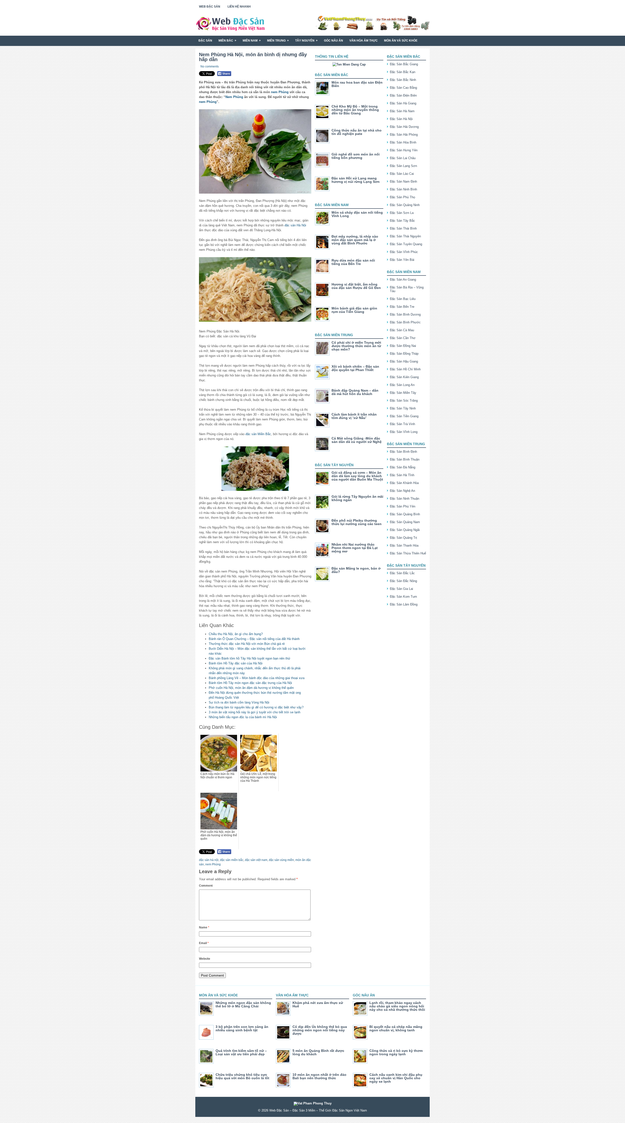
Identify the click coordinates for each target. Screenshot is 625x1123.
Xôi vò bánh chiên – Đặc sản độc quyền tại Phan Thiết (355, 368)
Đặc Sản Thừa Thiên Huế (408, 553)
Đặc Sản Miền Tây (403, 393)
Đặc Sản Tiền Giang (404, 416)
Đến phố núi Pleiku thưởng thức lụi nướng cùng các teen (357, 522)
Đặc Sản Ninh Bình (403, 189)
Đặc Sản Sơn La (402, 213)
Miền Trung (278, 40)
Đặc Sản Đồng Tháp (404, 353)
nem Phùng (280, 92)
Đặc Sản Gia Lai (401, 589)
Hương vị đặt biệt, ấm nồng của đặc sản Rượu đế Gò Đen (356, 286)
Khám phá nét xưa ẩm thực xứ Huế (317, 1004)
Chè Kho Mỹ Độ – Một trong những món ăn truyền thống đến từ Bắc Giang (355, 109)
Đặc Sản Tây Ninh (403, 408)
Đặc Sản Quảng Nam (405, 522)
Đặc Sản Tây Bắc (402, 220)
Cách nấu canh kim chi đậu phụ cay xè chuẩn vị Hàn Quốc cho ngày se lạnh (395, 1078)
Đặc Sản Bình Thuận (404, 459)
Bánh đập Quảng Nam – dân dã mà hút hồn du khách (355, 392)
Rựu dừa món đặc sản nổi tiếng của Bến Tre (353, 262)
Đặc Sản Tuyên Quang (406, 244)
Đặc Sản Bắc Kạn (402, 72)
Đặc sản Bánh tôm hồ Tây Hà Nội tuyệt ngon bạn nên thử (249, 658)
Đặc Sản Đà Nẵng (402, 467)
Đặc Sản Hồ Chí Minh (405, 369)
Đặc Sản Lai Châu (403, 158)
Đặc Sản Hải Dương (404, 127)
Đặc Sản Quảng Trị (403, 537)
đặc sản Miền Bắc (258, 434)
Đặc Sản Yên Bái (402, 260)
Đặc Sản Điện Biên (403, 95)
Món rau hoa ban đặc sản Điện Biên (357, 84)
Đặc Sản (205, 40)
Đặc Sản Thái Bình (403, 228)
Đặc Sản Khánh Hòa (404, 483)
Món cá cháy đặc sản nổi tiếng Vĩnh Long (357, 214)
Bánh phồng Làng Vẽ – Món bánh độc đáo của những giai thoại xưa (256, 678)
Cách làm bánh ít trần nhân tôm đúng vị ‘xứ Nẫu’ (354, 416)
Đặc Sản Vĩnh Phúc (404, 252)
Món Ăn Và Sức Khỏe (400, 40)
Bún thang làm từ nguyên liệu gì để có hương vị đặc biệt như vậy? (256, 707)
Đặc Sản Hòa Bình (403, 142)
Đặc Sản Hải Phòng (404, 134)
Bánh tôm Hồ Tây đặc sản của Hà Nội (235, 663)
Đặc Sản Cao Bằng (403, 87)
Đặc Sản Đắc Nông (403, 581)
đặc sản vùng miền (281, 860)
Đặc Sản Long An (402, 385)
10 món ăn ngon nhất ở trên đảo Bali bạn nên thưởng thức (319, 1076)
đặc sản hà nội (209, 860)
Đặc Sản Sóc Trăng (404, 400)
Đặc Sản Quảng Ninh (405, 205)
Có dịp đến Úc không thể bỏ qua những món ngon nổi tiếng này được (319, 1030)
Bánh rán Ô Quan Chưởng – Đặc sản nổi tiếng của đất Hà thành (254, 639)
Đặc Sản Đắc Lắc (402, 573)
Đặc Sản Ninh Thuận (404, 498)
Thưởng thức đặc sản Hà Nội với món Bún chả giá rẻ (247, 644)
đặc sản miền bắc (231, 860)
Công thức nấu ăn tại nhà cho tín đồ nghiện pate (357, 132)
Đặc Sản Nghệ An (402, 491)
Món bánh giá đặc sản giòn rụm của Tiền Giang (354, 310)
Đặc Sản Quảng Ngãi (405, 530)
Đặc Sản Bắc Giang (404, 64)
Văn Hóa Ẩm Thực (363, 40)
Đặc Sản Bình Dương (405, 314)
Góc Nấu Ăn (333, 40)
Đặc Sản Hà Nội (401, 119)
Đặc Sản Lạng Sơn (403, 166)
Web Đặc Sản (209, 6)
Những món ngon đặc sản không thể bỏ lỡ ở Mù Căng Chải (243, 1004)
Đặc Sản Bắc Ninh (403, 80)
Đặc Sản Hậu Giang (404, 361)
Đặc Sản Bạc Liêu (403, 299)
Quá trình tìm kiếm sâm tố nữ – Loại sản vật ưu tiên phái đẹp (241, 1052)
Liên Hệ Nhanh (239, 6)
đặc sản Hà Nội (295, 225)
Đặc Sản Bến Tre (402, 306)
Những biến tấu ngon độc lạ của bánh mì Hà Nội (243, 717)
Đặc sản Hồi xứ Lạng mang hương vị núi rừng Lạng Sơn (356, 180)
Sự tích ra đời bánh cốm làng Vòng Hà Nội (239, 702)
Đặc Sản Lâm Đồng (403, 604)
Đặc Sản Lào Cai (402, 174)
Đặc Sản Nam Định (403, 181)
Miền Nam (252, 40)
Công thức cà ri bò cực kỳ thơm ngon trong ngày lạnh (396, 1052)
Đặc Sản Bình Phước (405, 322)
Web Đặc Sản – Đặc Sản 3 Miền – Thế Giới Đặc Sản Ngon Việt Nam (318, 1110)
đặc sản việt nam (256, 860)
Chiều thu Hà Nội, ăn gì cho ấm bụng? (236, 634)
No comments (209, 66)
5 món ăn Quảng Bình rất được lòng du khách (318, 1052)
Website (204, 958)
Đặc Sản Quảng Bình (405, 514)
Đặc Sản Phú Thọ (402, 197)
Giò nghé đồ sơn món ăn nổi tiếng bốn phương (356, 156)
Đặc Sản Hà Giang (403, 103)
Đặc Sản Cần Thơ (403, 338)
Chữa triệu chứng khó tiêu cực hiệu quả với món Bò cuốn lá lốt (242, 1076)
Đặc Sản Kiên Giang (404, 377)
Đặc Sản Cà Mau (402, 330)
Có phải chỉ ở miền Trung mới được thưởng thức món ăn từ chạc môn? (356, 346)
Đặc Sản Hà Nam (402, 111)
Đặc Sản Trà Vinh (402, 424)
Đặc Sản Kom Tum (403, 596)
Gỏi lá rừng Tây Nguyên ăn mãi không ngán (357, 498)
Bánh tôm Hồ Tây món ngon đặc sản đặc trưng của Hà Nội (250, 683)
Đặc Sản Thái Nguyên (405, 236)
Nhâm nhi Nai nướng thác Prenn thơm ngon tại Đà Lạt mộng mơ (355, 547)
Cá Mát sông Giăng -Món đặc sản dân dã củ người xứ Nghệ (357, 440)
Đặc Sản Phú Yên (402, 506)
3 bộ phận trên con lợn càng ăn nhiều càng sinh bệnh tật (242, 1028)
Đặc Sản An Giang (403, 279)
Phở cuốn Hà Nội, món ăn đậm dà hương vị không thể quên (251, 688)
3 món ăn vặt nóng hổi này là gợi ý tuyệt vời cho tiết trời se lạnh (254, 712)
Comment (206, 885)
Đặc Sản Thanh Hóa (404, 545)
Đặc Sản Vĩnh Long (403, 432)
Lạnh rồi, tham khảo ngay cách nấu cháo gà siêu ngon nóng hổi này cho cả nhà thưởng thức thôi (397, 1006)
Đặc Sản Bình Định (403, 451)
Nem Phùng (234, 97)
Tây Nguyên (306, 40)
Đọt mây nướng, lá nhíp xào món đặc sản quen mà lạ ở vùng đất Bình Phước (355, 239)
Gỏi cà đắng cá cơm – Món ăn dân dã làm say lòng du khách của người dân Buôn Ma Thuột (357, 476)
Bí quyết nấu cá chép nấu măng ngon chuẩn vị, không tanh (395, 1028)
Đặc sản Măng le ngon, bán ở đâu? (356, 570)
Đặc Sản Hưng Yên (403, 150)
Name (204, 927)
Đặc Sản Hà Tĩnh (402, 475)
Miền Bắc (227, 40)
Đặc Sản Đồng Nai (403, 346)
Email (204, 943)
